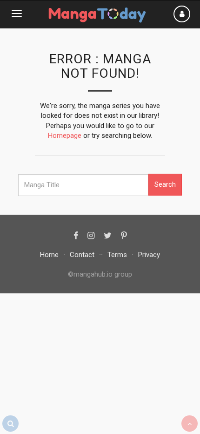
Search (165, 184)
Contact (82, 255)
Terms (117, 255)
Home (49, 255)
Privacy (149, 255)
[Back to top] (189, 423)
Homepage (64, 135)
